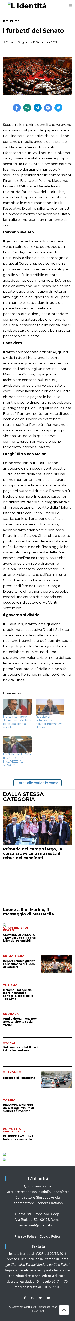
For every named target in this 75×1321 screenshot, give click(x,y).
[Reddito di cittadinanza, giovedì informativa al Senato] (50, 707)
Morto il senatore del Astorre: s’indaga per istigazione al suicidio (17, 722)
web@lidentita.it (42, 1225)
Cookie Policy (50, 1236)
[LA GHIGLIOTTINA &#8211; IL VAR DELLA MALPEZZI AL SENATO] (17, 744)
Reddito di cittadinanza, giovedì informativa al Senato (49, 722)
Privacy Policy (25, 1236)
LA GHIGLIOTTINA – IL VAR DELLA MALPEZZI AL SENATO (17, 760)
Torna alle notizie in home (37, 783)
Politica (11, 21)
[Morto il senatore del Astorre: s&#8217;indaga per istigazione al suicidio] (17, 707)
